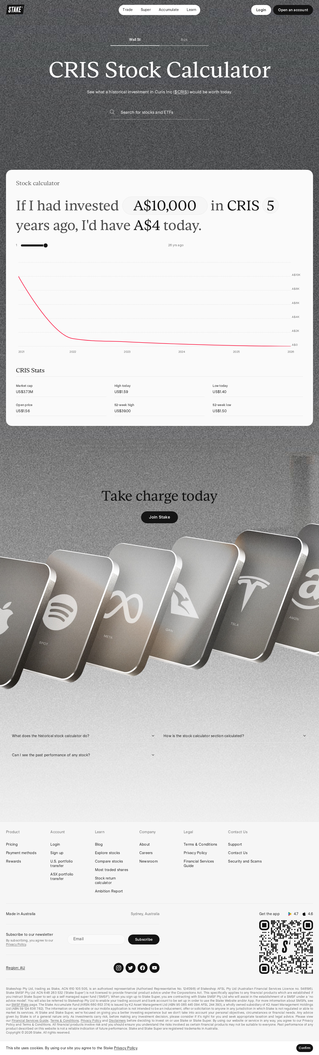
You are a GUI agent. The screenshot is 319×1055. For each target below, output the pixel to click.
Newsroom (148, 861)
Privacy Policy (195, 853)
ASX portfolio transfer (61, 876)
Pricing (12, 844)
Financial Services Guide (199, 863)
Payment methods (21, 853)
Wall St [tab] (135, 40)
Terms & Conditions (200, 844)
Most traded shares (111, 870)
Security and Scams (245, 861)
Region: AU (15, 968)
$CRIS (180, 92)
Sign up (56, 853)
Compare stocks (109, 861)
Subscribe (144, 939)
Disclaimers (117, 1020)
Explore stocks (107, 853)
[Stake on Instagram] (119, 968)
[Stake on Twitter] (131, 968)
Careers (146, 853)
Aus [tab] (184, 40)
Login (261, 10)
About (144, 844)
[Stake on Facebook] (143, 968)
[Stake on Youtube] (155, 968)
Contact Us (237, 853)
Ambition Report (109, 891)
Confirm (305, 1048)
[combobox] (165, 114)
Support (235, 844)
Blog (99, 844)
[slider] (45, 245)
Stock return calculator (105, 880)
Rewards (13, 861)
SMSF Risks (20, 1004)
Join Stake (159, 517)
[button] (84, 735)
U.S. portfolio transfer (61, 863)
